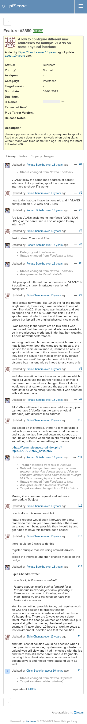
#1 (80, 164)
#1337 (32, 689)
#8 (80, 368)
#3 (80, 210)
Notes (23, 156)
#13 (80, 536)
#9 (80, 399)
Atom (80, 712)
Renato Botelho (35, 164)
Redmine (31, 721)
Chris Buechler (35, 670)
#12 (80, 505)
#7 (80, 295)
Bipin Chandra (27, 52)
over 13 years (47, 52)
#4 (80, 230)
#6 (80, 263)
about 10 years (15, 55)
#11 (80, 457)
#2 (80, 192)
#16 (80, 670)
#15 (80, 636)
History (11, 156)
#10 (80, 420)
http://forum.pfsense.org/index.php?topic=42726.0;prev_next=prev (37, 449)
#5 (80, 244)
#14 (80, 566)
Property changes (42, 156)
